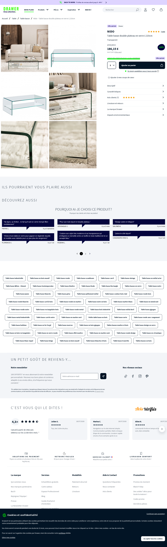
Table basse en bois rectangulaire (18, 333)
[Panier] (161, 9)
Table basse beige (46, 341)
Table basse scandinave (85, 278)
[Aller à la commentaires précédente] (77, 253)
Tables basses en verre (133, 286)
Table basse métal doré (125, 309)
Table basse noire (154, 286)
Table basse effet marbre (73, 333)
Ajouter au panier (128, 65)
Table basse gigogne (148, 309)
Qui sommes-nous (18, 482)
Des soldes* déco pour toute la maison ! (142, 492)
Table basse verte (120, 317)
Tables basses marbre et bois (117, 325)
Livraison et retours (115, 103)
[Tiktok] (126, 376)
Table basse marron (65, 325)
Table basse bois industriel (100, 309)
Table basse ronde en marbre (70, 302)
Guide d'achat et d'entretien (48, 502)
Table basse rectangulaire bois (47, 309)
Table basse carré (107, 278)
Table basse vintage (128, 278)
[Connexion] (145, 10)
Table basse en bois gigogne (89, 325)
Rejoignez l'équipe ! (19, 496)
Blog (43, 496)
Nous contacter (109, 486)
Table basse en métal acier (151, 278)
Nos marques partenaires (21, 486)
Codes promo (139, 499)
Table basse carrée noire (45, 317)
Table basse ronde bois (142, 294)
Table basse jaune (22, 294)
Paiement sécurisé (79, 482)
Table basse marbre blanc (123, 302)
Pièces (56, 10)
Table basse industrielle (14, 278)
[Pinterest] (147, 376)
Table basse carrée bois (44, 302)
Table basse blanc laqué (24, 341)
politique (62, 533)
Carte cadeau (46, 486)
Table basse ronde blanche (18, 302)
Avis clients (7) (113, 97)
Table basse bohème (19, 325)
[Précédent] (53, 429)
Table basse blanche (43, 294)
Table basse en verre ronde (48, 333)
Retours (75, 486)
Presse (13, 501)
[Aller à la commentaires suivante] (90, 253)
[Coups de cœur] (153, 9)
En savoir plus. (99, 391)
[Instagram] (140, 376)
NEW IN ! (88, 10)
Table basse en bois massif (40, 278)
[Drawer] (11, 10)
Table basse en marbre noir (100, 333)
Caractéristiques (114, 91)
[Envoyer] (103, 376)
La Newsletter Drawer (19, 505)
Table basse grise (64, 294)
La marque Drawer (114, 109)
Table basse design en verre (145, 325)
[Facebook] (133, 376)
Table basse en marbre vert (71, 317)
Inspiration (72, 10)
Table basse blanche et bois (96, 341)
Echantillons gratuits (49, 482)
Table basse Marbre (67, 286)
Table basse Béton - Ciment (16, 286)
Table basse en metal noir (148, 302)
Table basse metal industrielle (18, 317)
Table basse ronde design (126, 333)
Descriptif (111, 85)
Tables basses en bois (144, 341)
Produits (41, 10)
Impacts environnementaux (118, 115)
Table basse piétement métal (87, 294)
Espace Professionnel (50, 491)
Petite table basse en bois (98, 317)
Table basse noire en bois (97, 302)
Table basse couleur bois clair (116, 294)
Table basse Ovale (88, 286)
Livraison (76, 491)
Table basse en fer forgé (42, 325)
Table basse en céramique (151, 333)
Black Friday (138, 486)
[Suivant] (162, 429)
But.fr (13, 491)
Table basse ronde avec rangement (147, 317)
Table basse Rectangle (110, 286)
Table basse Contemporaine (43, 286)
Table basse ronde (63, 278)
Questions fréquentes (112, 482)
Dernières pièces (140, 504)
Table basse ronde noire (20, 309)
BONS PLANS (29, 10)
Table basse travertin (121, 341)
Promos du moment (141, 482)
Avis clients (107, 491)
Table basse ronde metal (74, 309)
